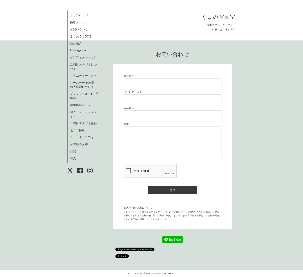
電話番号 (129, 108)
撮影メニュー (79, 22)
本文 (126, 124)
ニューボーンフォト (83, 137)
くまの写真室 (218, 17)
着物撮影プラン (80, 105)
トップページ (79, 15)
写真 (73, 158)
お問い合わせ (79, 29)
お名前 (128, 76)
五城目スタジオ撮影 (83, 123)
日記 (73, 151)
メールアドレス (133, 92)
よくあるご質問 (80, 36)
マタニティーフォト (83, 75)
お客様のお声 (79, 144)
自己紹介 (76, 43)
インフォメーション (83, 57)
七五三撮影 (77, 130)
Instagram (78, 50)
